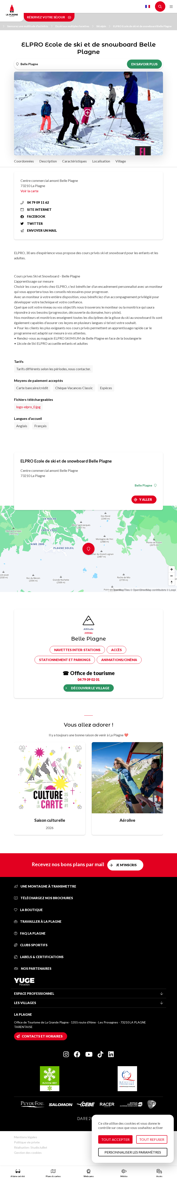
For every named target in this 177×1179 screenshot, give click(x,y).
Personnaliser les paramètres (132, 1152)
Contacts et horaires (42, 1036)
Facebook (36, 216)
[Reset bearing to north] (171, 582)
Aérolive (127, 820)
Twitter (35, 223)
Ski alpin (101, 26)
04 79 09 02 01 (88, 679)
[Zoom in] (171, 569)
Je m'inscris (126, 865)
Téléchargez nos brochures (46, 898)
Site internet (39, 209)
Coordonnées (24, 161)
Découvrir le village (90, 688)
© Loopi (171, 590)
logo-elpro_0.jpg (28, 407)
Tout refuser (151, 1139)
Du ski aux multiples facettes (72, 26)
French (147, 6)
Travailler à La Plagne (40, 921)
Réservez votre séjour (46, 17)
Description (48, 161)
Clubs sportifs (33, 945)
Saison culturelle (49, 820)
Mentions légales (25, 1137)
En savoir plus (144, 64)
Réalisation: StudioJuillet (30, 1147)
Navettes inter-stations (77, 650)
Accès (116, 650)
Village (120, 161)
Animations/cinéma (119, 660)
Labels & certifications (41, 957)
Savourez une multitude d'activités (27, 26)
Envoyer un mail (42, 230)
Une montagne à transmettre (48, 886)
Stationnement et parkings (64, 660)
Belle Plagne (143, 485)
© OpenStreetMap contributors (148, 590)
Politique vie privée (27, 1142)
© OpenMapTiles (120, 590)
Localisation (101, 161)
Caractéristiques (74, 161)
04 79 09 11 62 (38, 202)
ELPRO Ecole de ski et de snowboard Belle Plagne (142, 26)
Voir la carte (29, 191)
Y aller (145, 499)
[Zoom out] (171, 576)
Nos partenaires (35, 968)
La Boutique (31, 910)
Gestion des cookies (28, 1152)
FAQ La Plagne (32, 933)
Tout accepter (115, 1139)
